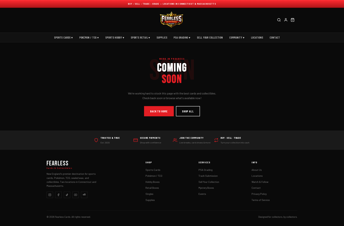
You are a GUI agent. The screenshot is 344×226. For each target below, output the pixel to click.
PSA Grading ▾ (182, 37)
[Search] (279, 20)
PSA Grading (205, 169)
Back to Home (159, 111)
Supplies (162, 37)
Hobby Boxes (152, 181)
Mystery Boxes (206, 187)
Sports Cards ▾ (63, 37)
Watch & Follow (260, 181)
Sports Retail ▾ (140, 37)
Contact (275, 37)
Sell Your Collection (210, 37)
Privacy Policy (259, 193)
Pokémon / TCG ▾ (89, 37)
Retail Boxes (152, 187)
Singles (149, 193)
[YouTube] (75, 195)
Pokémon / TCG (153, 175)
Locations (257, 37)
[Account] (286, 20)
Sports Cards (152, 169)
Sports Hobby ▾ (114, 37)
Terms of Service (261, 199)
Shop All (188, 111)
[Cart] (293, 20)
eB (84, 194)
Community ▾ (237, 37)
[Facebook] (58, 195)
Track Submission (208, 175)
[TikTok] (67, 195)
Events (202, 193)
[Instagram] (50, 195)
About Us (257, 169)
